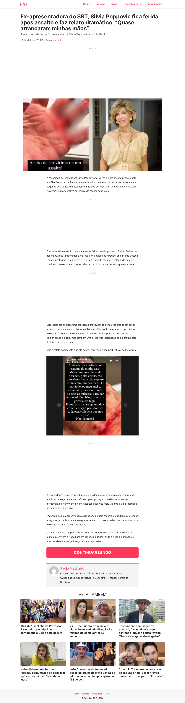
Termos (108, 693)
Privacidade (96, 693)
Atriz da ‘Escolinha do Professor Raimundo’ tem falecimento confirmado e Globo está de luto (41, 629)
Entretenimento (131, 4)
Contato (85, 693)
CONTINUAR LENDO (92, 552)
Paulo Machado (72, 568)
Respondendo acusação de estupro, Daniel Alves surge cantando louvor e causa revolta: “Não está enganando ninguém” (140, 631)
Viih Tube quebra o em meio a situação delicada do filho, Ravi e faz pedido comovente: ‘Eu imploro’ (91, 631)
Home (86, 4)
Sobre (76, 693)
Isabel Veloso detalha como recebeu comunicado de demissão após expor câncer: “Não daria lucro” (43, 674)
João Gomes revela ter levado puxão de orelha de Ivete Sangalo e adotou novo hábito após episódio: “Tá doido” (92, 674)
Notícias (100, 4)
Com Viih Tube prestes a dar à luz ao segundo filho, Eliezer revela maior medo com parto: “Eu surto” (141, 673)
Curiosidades (154, 4)
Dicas (114, 4)
